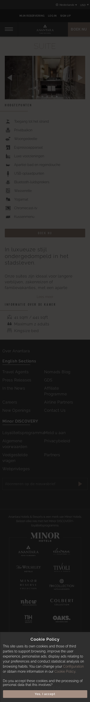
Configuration (73, 666)
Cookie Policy (64, 671)
